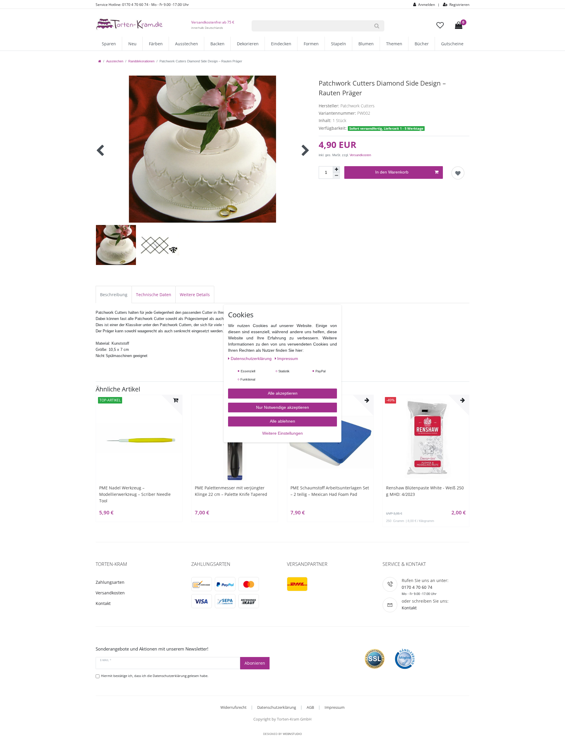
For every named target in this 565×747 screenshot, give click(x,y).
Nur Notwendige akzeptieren (282, 407)
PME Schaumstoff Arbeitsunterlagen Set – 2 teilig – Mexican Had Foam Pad (329, 491)
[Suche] (376, 25)
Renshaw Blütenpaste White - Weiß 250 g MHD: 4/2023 (425, 491)
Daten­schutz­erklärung (252, 358)
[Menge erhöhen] (336, 169)
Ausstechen (186, 43)
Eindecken (281, 43)
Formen (311, 43)
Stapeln (338, 43)
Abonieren (255, 663)
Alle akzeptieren (283, 393)
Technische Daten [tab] (153, 294)
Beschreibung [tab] (113, 294)
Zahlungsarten (110, 582)
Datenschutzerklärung (276, 707)
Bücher (422, 43)
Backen (217, 43)
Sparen (109, 43)
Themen (394, 43)
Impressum (335, 707)
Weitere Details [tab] (195, 294)
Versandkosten (360, 155)
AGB (310, 707)
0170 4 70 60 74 (417, 587)
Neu (132, 43)
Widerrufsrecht (233, 707)
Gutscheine (452, 43)
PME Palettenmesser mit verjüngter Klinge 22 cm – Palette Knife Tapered (231, 491)
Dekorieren (248, 43)
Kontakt (103, 603)
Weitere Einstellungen (282, 433)
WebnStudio (292, 734)
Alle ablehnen (282, 421)
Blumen (366, 43)
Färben (156, 43)
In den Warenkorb (391, 172)
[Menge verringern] (336, 176)
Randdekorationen (141, 61)
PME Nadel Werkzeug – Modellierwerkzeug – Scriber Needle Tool (135, 494)
